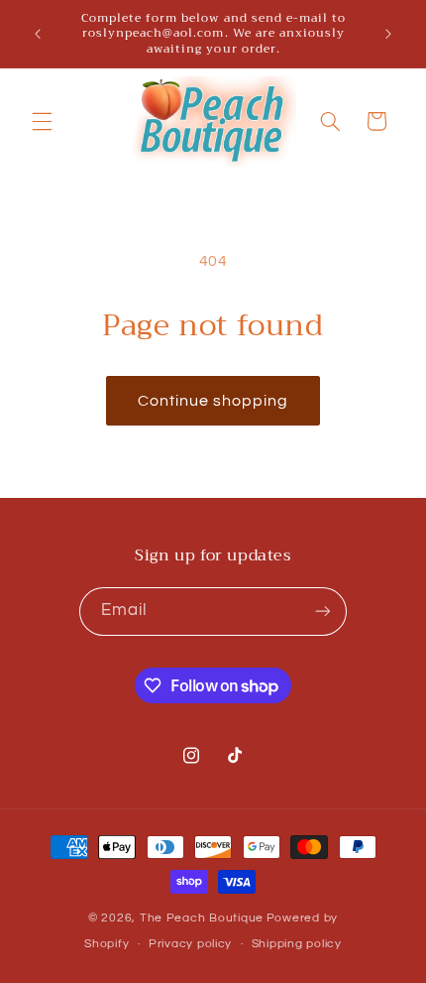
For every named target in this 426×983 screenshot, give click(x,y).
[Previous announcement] (37, 34)
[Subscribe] (323, 611)
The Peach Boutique (202, 918)
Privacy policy (190, 943)
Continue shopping (213, 401)
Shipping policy (297, 943)
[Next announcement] (388, 34)
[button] (41, 121)
